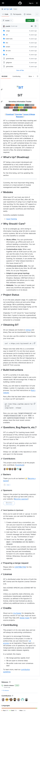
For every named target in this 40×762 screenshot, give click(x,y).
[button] (34, 343)
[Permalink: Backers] (1, 474)
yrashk (8, 26)
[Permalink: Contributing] (1, 625)
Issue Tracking (11, 219)
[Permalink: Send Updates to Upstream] (1, 510)
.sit (7, 35)
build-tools (9, 38)
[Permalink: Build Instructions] (1, 370)
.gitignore (9, 62)
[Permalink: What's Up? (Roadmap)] (1, 157)
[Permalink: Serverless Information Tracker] (1, 101)
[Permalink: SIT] (1, 89)
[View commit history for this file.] (35, 26)
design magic (25, 618)
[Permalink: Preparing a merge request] (1, 563)
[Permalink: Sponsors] (1, 490)
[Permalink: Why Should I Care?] (1, 223)
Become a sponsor (21, 499)
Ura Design (17, 613)
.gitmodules (9, 66)
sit (11, 9)
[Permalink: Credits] (1, 608)
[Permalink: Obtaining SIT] (1, 324)
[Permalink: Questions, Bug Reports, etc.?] (1, 427)
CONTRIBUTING (20, 567)
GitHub (28, 330)
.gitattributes (10, 58)
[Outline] (37, 76)
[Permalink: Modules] (1, 192)
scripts (8, 46)
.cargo (8, 31)
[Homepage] (20, 3)
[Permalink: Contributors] (1, 458)
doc (7, 42)
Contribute (20, 465)
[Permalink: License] (1, 574)
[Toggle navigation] (3, 3)
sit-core (8, 50)
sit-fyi (6, 9)
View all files (20, 70)
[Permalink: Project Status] (1, 294)
